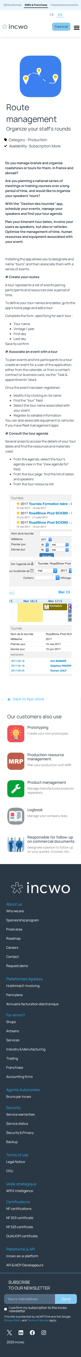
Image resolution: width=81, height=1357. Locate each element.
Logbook (35, 809)
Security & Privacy (20, 1132)
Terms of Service (38, 1320)
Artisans (12, 1031)
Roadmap (13, 938)
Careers (12, 947)
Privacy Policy (12, 1320)
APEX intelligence (19, 1190)
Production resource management (45, 756)
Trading (12, 1058)
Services (12, 1040)
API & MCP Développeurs (24, 1265)
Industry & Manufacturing (25, 1049)
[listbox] (63, 15)
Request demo (17, 965)
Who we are (15, 911)
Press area (14, 929)
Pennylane (14, 995)
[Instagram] (43, 1333)
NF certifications (18, 1208)
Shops (11, 1022)
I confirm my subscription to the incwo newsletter (38, 1309)
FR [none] (52, 14)
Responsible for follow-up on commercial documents (51, 839)
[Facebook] (32, 1333)
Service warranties (20, 1114)
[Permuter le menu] (77, 27)
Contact (12, 956)
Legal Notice (15, 1161)
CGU (9, 1171)
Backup (12, 1141)
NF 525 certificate (19, 1227)
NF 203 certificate (19, 1217)
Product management (46, 782)
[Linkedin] (21, 1333)
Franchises (14, 1067)
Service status (17, 1123)
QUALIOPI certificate (22, 1236)
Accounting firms (19, 1076)
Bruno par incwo (18, 1096)
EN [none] (60, 14)
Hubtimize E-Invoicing (22, 985)
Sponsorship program (22, 920)
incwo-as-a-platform (22, 1256)
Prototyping (37, 727)
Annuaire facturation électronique (32, 1004)
